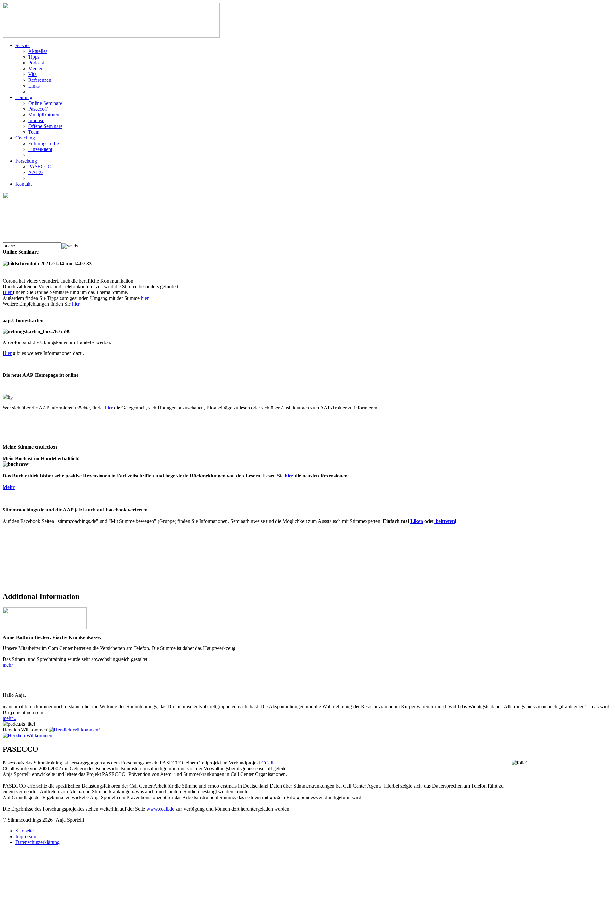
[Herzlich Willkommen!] (74, 729)
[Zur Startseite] (64, 240)
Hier (8, 292)
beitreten (444, 521)
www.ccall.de (160, 809)
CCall (267, 762)
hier (109, 407)
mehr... (9, 718)
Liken (416, 521)
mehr (8, 665)
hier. (145, 298)
